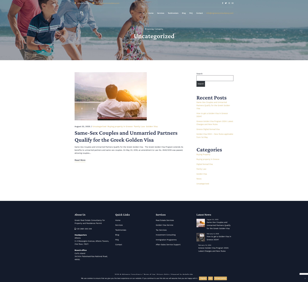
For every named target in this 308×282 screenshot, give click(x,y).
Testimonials (173, 13)
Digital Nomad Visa (204, 164)
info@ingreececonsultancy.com (107, 3)
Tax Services (161, 230)
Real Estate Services (165, 220)
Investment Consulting (166, 235)
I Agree (203, 278)
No (210, 278)
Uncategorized (99, 126)
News (198, 179)
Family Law (139, 126)
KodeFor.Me (188, 274)
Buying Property (203, 154)
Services (160, 13)
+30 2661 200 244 (84, 229)
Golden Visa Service (164, 225)
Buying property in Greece (120, 126)
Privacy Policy (163, 274)
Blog (184, 13)
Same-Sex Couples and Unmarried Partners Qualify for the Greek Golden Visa (126, 136)
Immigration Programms (166, 240)
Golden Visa (152, 126)
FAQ (191, 13)
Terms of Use (149, 274)
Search (199, 74)
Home (151, 13)
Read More (80, 160)
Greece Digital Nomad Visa (208, 129)
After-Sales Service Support (168, 244)
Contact (199, 13)
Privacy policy (220, 278)
